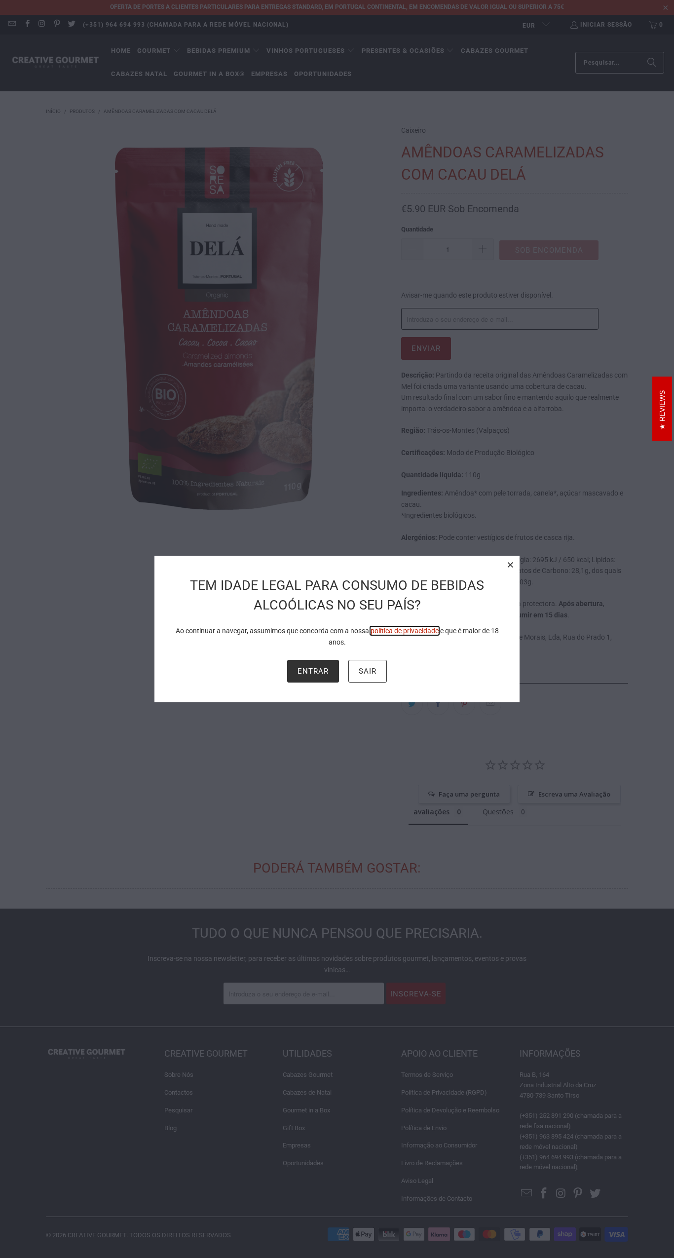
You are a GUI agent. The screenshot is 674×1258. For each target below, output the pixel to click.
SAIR (367, 671)
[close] (511, 564)
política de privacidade (405, 631)
